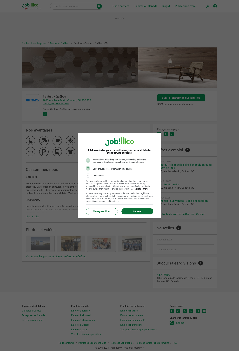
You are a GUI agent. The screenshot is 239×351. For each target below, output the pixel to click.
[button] (119, 175)
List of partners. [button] (141, 188)
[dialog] (119, 175)
